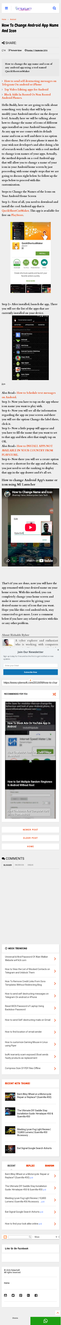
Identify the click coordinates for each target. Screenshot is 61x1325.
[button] (30, 652)
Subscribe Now (30, 672)
